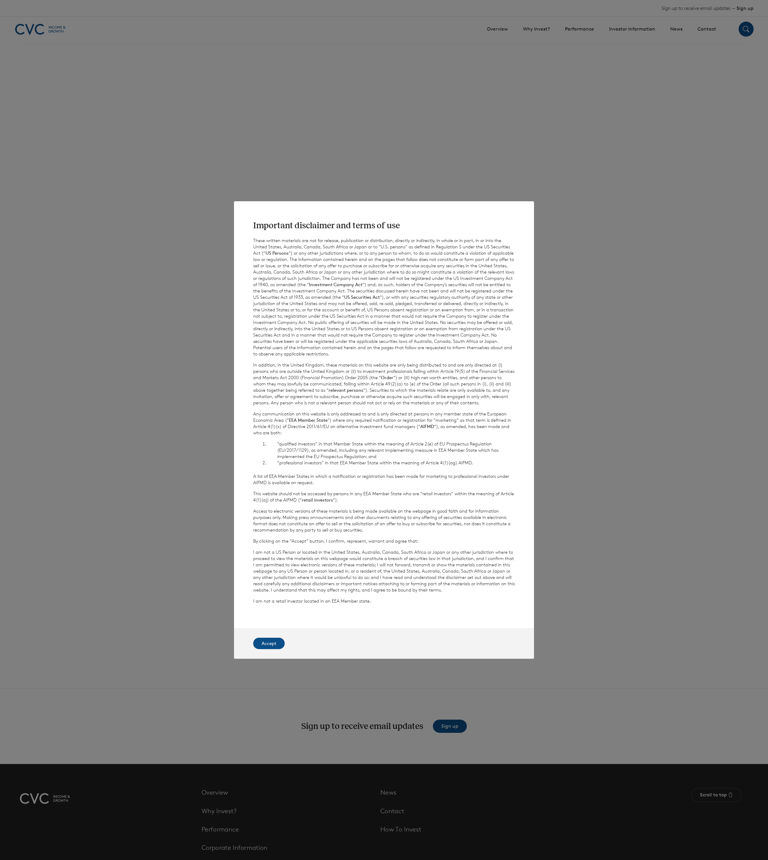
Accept (269, 643)
